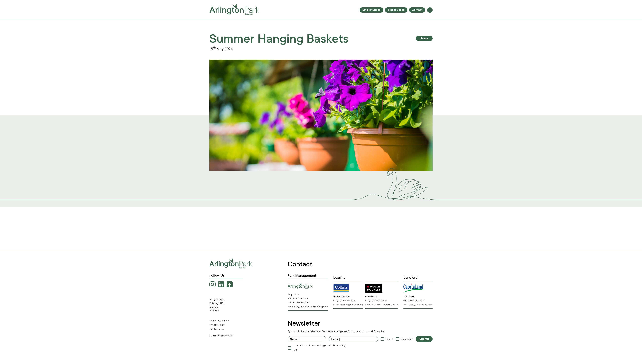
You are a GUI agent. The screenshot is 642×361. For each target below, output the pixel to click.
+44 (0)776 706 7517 (413, 300)
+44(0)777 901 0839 (376, 300)
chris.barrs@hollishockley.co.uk (381, 304)
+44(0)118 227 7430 (298, 298)
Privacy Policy (216, 324)
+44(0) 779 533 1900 (298, 302)
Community (406, 339)
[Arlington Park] (234, 9)
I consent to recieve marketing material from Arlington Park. (321, 348)
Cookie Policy (216, 329)
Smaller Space (371, 10)
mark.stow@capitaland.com (418, 304)
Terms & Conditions (219, 320)
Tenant (389, 339)
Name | (295, 339)
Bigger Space (396, 10)
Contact (417, 10)
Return (424, 38)
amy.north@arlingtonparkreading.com (308, 306)
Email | (335, 339)
